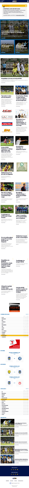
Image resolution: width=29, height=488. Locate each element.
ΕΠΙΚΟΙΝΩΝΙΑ (7, 480)
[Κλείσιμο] (25, 5)
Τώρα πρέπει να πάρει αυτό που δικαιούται (6, 96)
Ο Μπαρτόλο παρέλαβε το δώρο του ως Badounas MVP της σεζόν (7, 287)
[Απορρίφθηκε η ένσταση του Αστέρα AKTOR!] (14, 67)
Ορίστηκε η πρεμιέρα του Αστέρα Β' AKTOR (6, 46)
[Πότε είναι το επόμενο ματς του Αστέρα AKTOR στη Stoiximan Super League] (7, 186)
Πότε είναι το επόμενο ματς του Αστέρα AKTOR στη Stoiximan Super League (6, 195)
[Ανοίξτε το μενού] (27, 1)
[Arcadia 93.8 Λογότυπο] (14, 1)
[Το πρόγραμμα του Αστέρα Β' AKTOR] (21, 255)
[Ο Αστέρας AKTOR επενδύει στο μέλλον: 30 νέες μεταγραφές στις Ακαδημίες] (21, 281)
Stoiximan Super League (5, 314)
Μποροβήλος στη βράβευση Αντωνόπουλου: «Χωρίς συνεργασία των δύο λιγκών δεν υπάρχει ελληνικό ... (6, 263)
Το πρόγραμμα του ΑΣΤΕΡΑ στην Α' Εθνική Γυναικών (6, 216)
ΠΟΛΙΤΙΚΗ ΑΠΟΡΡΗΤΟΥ (20, 480)
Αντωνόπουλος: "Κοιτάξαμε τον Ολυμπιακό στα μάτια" (21, 148)
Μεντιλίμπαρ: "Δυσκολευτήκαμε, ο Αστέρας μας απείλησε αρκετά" (21, 195)
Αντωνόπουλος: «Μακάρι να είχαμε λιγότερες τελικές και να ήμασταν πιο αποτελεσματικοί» (22, 98)
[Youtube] (17, 469)
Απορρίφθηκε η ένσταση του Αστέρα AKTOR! (11, 78)
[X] (13, 474)
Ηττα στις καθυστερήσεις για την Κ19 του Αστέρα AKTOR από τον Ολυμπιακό (7, 240)
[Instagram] (15, 469)
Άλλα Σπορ (17, 244)
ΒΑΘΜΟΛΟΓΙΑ (27, 314)
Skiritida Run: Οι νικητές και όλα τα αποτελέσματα (22, 236)
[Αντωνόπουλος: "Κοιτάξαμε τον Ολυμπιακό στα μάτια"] (21, 140)
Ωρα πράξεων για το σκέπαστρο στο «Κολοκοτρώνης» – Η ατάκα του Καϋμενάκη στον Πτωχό (21, 122)
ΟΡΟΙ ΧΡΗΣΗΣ (11, 480)
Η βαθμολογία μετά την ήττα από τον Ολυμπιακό (7, 173)
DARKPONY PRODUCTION (14, 486)
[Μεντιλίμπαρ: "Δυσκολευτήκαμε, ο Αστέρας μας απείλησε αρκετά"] (21, 186)
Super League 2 (3, 388)
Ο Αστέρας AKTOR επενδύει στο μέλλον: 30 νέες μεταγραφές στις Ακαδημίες (21, 290)
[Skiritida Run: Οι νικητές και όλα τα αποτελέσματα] (21, 230)
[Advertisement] (7, 117)
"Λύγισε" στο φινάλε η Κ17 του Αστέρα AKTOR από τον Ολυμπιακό (21, 217)
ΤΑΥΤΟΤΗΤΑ (15, 480)
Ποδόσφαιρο (17, 224)
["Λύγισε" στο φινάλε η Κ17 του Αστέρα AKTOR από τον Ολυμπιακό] (21, 209)
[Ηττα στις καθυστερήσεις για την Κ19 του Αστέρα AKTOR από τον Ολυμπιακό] (7, 231)
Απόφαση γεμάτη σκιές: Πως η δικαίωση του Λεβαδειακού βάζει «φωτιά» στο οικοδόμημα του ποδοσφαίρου (12, 32)
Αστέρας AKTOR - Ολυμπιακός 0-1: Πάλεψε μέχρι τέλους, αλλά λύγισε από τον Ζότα (7, 150)
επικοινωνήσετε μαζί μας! (20, 15)
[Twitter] (13, 469)
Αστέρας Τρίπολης (3, 52)
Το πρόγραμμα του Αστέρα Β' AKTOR (20, 261)
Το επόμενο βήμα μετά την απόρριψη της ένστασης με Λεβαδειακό (21, 46)
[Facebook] (11, 469)
